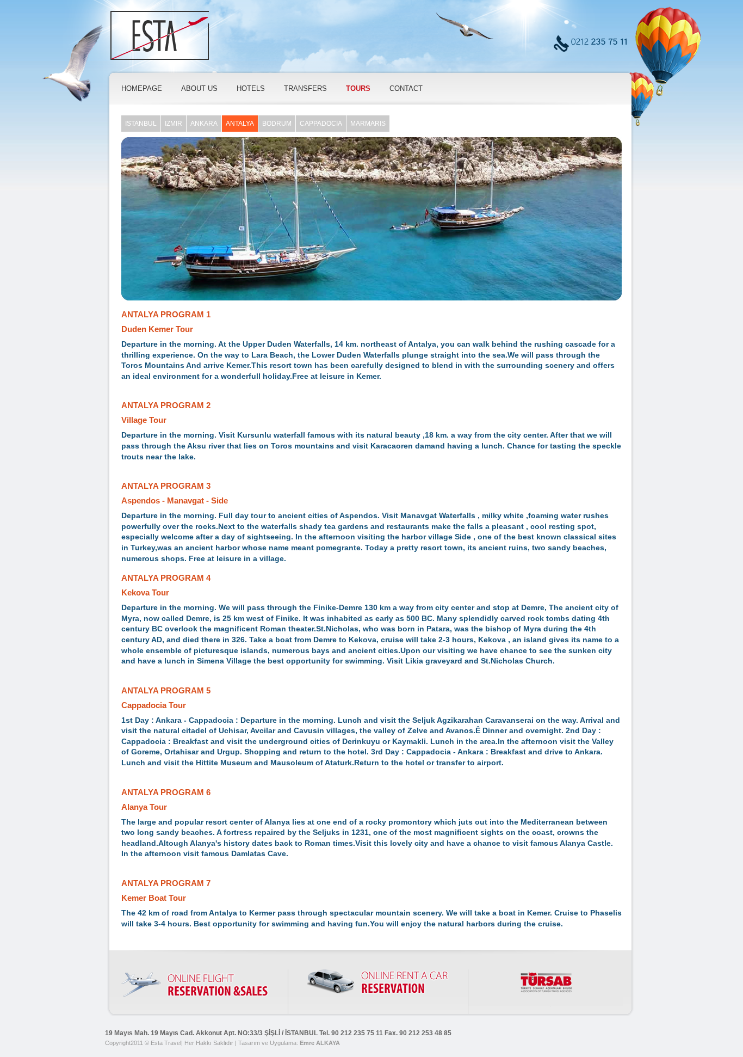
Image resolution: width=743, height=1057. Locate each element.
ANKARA (204, 123)
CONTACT (406, 88)
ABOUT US (199, 88)
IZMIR (173, 123)
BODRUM (277, 123)
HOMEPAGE (141, 88)
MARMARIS (368, 123)
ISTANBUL (141, 123)
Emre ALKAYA (320, 1043)
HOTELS (251, 88)
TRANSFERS (305, 88)
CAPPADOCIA (321, 123)
